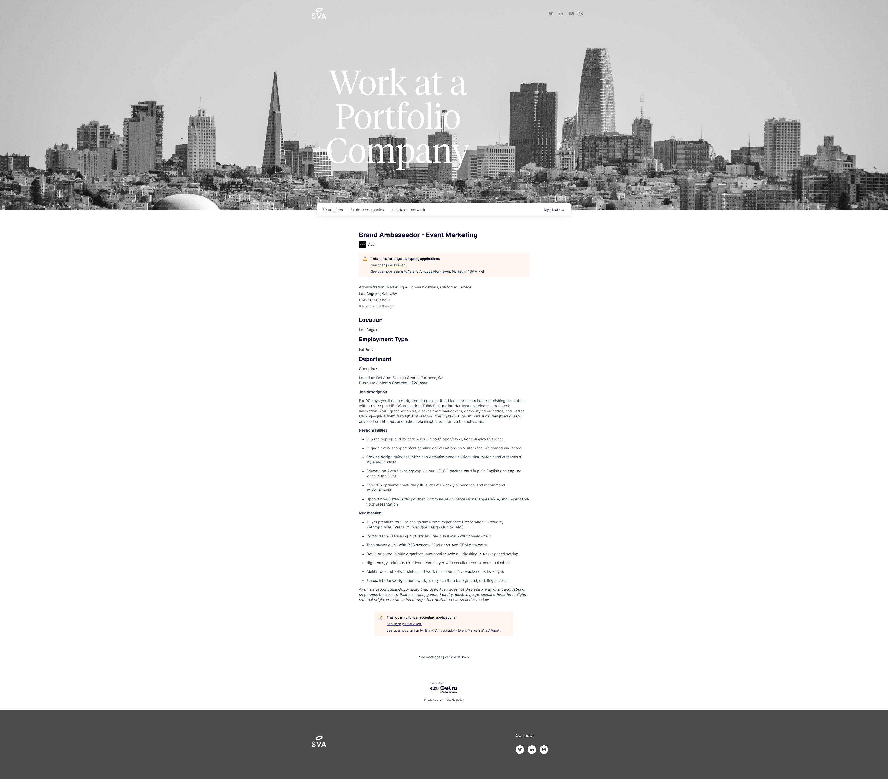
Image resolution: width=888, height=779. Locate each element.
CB (580, 14)
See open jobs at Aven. (388, 265)
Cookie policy (455, 699)
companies (367, 209)
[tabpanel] (444, 488)
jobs (332, 209)
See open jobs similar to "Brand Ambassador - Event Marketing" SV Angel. (428, 271)
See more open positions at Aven (444, 657)
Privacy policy (433, 699)
